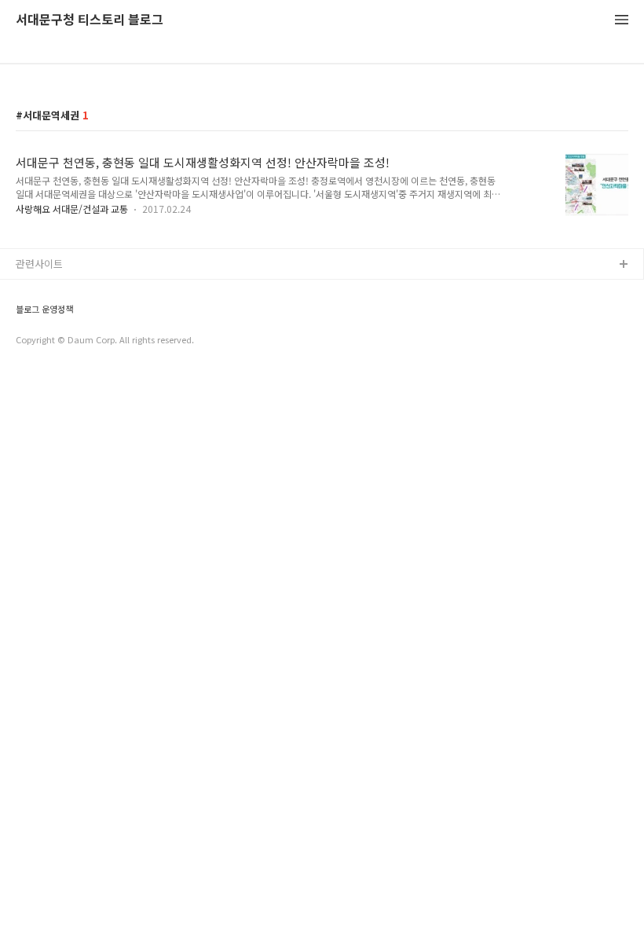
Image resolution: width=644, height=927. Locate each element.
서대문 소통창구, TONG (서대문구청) (96, 290)
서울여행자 (40, 365)
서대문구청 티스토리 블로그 (89, 20)
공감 (25, 315)
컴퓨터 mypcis (49, 340)
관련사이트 (39, 263)
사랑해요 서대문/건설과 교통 (72, 208)
